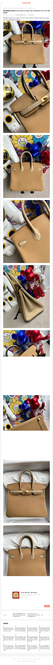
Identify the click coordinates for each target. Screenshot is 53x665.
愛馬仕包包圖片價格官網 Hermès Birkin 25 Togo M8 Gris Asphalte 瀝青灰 (20, 655)
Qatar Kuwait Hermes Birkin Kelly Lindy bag (15, 8)
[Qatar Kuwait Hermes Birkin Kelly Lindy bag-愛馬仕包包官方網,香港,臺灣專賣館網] (26, 2)
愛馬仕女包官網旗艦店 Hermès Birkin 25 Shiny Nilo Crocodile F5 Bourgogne (44, 656)
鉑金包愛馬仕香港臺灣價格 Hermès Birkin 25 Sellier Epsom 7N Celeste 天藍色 (44, 630)
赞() (47, 606)
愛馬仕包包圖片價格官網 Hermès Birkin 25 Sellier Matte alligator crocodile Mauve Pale (32, 647)
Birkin (26, 8)
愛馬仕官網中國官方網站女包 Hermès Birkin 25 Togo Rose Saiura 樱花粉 (20, 647)
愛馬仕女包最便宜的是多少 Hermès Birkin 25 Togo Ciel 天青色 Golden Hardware (8, 656)
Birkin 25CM (30, 8)
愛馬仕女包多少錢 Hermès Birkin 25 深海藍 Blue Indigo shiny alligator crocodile (32, 656)
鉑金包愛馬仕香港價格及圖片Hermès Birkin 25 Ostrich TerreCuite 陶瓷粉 (20, 629)
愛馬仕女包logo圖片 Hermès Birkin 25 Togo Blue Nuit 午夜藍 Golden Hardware (44, 647)
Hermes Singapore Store (21, 14)
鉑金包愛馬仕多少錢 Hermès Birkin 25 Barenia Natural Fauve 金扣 (8, 639)
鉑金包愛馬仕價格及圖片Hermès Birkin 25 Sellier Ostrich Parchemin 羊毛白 (32, 630)
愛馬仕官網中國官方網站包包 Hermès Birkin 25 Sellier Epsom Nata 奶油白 (8, 647)
